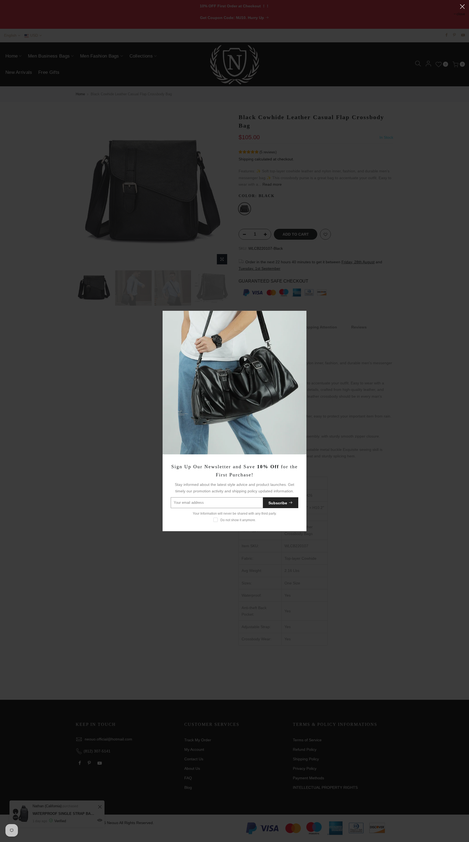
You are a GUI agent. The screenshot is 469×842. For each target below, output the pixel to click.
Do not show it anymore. (238, 520)
